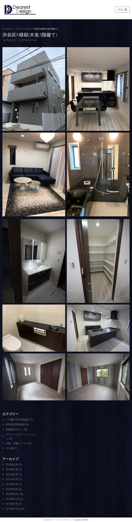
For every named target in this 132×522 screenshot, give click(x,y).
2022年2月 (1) (14, 474)
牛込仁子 (11, 40)
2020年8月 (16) (14, 494)
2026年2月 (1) (14, 464)
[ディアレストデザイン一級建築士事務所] (20, 10)
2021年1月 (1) (14, 484)
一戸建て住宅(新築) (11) (19, 419)
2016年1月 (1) (14, 504)
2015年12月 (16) (15, 509)
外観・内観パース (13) (18, 443)
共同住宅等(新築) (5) (17, 424)
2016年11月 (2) (14, 499)
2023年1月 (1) (14, 469)
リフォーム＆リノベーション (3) (21, 436)
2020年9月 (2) (14, 489)
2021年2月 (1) (14, 479)
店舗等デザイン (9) (16, 429)
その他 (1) (11, 448)
